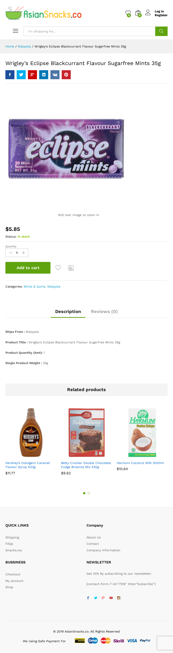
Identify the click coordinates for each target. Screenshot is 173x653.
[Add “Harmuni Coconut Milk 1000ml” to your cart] (136, 455)
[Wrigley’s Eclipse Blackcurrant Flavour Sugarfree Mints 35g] (9, 74)
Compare (71, 268)
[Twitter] (96, 598)
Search (161, 31)
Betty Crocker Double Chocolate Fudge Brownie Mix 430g (86, 465)
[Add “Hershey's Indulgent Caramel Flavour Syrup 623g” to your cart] (25, 455)
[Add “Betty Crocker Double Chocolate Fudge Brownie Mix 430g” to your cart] (81, 455)
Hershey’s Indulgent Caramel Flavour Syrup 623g (27, 465)
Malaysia (53, 286)
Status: (10, 236)
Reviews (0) (104, 311)
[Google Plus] (103, 598)
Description (68, 311)
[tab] (68, 313)
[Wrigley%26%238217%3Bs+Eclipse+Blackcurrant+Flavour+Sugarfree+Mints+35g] (21, 74)
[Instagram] (119, 598)
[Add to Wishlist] (59, 268)
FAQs (9, 543)
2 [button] (89, 493)
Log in (159, 11)
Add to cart (28, 267)
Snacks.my (13, 550)
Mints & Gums (34, 286)
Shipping (12, 537)
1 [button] (84, 493)
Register (161, 15)
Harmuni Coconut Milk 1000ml (140, 463)
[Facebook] (88, 598)
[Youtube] (111, 598)
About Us (93, 537)
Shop (9, 587)
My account (14, 581)
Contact (92, 543)
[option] (31, 443)
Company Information (103, 550)
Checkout (12, 574)
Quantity (10, 246)
